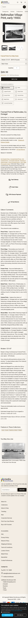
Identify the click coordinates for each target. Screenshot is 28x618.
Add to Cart (14, 79)
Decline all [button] (20, 615)
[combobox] (12, 6)
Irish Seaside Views (5, 159)
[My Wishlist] (17, 2)
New (2, 514)
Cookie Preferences (6, 560)
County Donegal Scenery (14, 162)
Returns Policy (5, 540)
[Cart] (21, 2)
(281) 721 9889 (7, 570)
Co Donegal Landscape (14, 160)
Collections (19, 11)
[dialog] (14, 610)
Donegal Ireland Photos (15, 159)
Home (3, 430)
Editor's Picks (5, 508)
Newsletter (4, 557)
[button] (14, 612)
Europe (6, 430)
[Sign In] (25, 2)
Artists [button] (12, 11)
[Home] (6, 2)
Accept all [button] (7, 615)
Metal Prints (4, 554)
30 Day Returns (20, 149)
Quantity (10, 68)
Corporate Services (6, 518)
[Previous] (2, 33)
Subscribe (22, 489)
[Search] (24, 6)
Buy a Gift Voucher (6, 524)
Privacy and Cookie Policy (16, 610)
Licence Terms (5, 550)
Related (20, 430)
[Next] (25, 33)
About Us (3, 501)
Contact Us (4, 566)
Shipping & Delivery (6, 544)
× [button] (26, 604)
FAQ (2, 534)
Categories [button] (5, 11)
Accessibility (4, 531)
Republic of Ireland (13, 430)
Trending (3, 511)
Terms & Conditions (6, 547)
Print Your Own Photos (7, 521)
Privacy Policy (5, 537)
